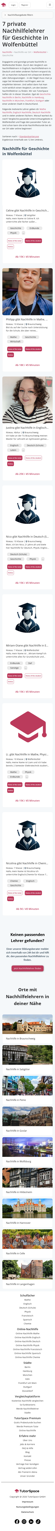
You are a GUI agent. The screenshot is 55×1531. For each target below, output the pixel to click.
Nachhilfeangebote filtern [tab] (20, 15)
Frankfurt (29, 100)
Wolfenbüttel (40, 52)
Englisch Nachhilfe (22, 112)
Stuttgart (39, 100)
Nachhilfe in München (13, 100)
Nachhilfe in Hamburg (33, 97)
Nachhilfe (7, 52)
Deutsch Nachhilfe (41, 112)
